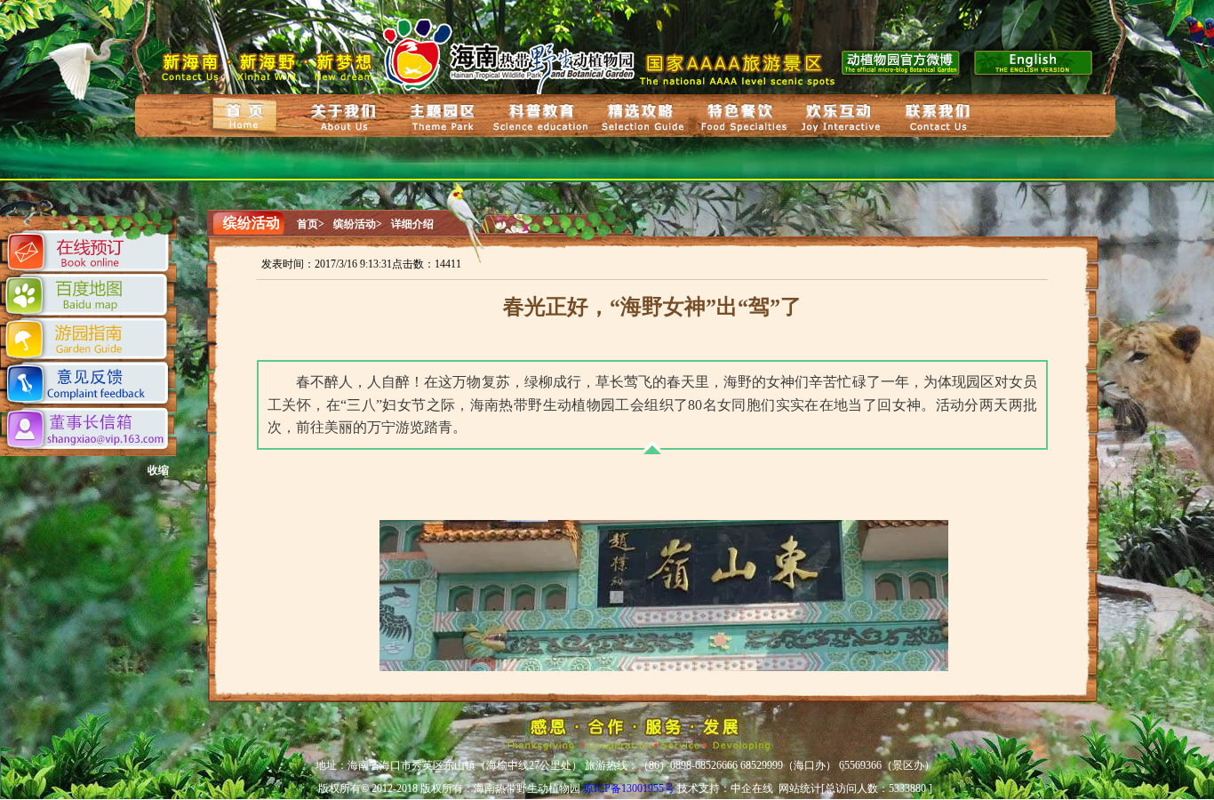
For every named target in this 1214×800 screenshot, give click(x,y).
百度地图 (88, 294)
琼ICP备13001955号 (629, 788)
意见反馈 (89, 384)
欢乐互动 (841, 118)
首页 (245, 115)
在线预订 (89, 253)
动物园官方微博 (902, 61)
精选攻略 (640, 117)
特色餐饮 (741, 117)
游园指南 (87, 339)
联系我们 (939, 119)
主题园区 (442, 119)
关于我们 (344, 117)
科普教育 (543, 118)
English (1036, 61)
